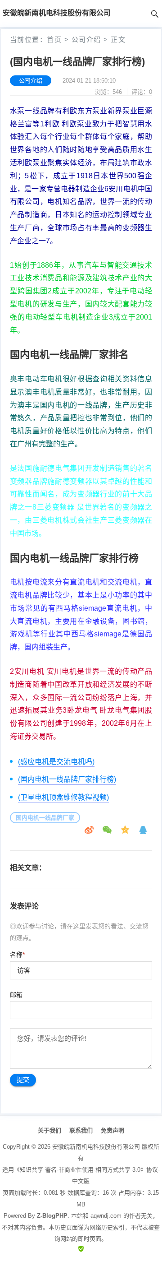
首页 (54, 39)
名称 (17, 954)
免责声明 (112, 1130)
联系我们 (81, 1130)
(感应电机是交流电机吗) (56, 761)
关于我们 (49, 1130)
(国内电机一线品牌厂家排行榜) (67, 779)
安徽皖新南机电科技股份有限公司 (96, 1146)
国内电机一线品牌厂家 (45, 817)
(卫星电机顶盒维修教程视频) (63, 797)
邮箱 (16, 994)
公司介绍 (86, 39)
